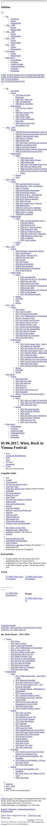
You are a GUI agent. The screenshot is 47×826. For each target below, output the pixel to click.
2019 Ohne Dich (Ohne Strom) (27, 734)
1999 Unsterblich (26, 238)
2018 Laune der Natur (23, 728)
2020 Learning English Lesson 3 (32, 366)
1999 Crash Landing (28, 240)
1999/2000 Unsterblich (24, 214)
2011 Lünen (20, 309)
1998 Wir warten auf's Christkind (28, 208)
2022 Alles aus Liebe (23, 381)
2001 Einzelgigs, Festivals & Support (29, 251)
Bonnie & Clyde (12, 495)
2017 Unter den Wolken (24, 721)
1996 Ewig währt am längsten (26, 199)
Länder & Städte (17, 64)
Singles (18, 175)
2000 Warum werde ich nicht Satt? (28, 210)
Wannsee (9, 513)
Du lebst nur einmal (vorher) (16, 484)
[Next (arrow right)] (4, 589)
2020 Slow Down (22, 743)
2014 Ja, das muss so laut (25, 318)
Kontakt (4, 809)
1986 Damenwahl (22, 141)
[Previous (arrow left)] (2, 589)
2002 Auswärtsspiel (27, 277)
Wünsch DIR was (12, 517)
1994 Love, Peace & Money (31, 227)
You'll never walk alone (15, 545)
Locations (14, 62)
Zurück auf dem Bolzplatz (16, 456)
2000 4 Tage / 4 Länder (24, 212)
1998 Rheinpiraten (22, 206)
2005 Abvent (20, 260)
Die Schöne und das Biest (15, 528)
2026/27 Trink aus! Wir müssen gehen (29, 394)
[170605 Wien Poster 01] (34, 600)
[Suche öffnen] (23, 85)
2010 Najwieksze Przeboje (30, 294)
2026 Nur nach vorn (28, 420)
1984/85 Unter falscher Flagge (27, 136)
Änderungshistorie (18, 66)
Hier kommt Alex (12, 519)
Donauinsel (10, 464)
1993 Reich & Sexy (27, 225)
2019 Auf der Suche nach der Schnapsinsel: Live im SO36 (26, 703)
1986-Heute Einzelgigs (24, 104)
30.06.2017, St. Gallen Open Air (21, 629)
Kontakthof (15, 71)
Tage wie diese (11, 543)
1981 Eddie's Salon (22, 117)
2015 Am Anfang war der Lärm (27, 320)
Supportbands (16, 60)
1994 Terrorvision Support (25, 193)
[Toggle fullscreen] (9, 587)
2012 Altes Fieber (22, 715)
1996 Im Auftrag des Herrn (30, 232)
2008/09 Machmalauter (24, 266)
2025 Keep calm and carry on (26, 390)
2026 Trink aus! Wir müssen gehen (33, 403)
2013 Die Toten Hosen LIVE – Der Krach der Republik (29, 686)
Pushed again (11, 502)
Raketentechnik (7, 811)
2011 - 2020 (10, 45)
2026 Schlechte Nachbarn (30, 418)
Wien (8, 460)
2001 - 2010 (10, 38)
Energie (9, 506)
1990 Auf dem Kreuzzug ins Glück (28, 151)
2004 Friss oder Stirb (28, 281)
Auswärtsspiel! (11, 482)
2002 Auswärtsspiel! (23, 253)
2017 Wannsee (21, 724)
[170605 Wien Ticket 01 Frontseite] (15, 579)
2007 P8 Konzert (21, 262)
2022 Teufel (24, 413)
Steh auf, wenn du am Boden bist (18, 510)
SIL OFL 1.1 (24, 824)
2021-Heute (10, 51)
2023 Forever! (20, 385)
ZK (7, 17)
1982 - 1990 (10, 25)
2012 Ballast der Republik (30, 346)
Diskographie (16, 23)
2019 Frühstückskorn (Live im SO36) (29, 730)
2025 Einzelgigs (21, 392)
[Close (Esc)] (2, 587)
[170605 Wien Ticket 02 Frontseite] (34, 579)
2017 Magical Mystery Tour (26, 325)
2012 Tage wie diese (23, 312)
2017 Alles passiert (22, 726)
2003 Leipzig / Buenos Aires (26, 255)
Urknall (9, 480)
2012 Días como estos (23, 747)
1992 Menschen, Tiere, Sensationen (29, 186)
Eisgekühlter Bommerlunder (16, 541)
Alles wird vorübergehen (15, 504)
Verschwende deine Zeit (15, 539)
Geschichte (15, 19)
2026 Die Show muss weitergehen (33, 416)
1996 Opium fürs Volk (28, 229)
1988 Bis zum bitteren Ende (26, 145)
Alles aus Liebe (12, 515)
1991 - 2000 (10, 32)
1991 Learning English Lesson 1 (27, 184)
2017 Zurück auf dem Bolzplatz (27, 327)
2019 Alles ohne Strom (24, 338)
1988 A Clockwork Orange (25, 147)
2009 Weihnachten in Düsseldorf (27, 268)
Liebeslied (10, 491)
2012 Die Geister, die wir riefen (32, 348)
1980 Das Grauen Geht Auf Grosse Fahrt (24, 113)
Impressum (12, 809)
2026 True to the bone (28, 422)
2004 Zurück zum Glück (29, 283)
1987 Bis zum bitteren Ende (30, 167)
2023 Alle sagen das (23, 383)
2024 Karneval (21, 387)
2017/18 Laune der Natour (25, 331)
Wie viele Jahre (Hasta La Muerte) (19, 500)
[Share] (4, 587)
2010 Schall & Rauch (23, 270)
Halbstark (9, 532)
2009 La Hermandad (28, 292)
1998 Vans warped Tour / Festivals (28, 203)
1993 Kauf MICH (27, 223)
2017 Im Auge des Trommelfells (27, 329)
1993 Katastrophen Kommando (27, 190)
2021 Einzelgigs (21, 379)
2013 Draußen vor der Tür (25, 717)
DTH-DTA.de (6, 799)
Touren (13, 21)
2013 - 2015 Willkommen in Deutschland (31, 316)
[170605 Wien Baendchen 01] (15, 595)
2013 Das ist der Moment (25, 719)
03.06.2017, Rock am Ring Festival (14, 626)
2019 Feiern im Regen (23, 737)
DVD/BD (19, 299)
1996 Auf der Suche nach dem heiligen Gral (25, 124)
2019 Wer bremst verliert (24, 333)
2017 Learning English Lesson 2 (32, 357)
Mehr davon (10, 58)
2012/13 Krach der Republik (26, 314)
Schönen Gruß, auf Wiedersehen (18, 523)
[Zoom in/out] (12, 587)
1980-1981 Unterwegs (24, 99)
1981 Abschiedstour (23, 102)
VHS (17, 177)
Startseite (9, 784)
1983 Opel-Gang (26, 158)
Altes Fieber (10, 497)
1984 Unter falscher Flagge (30, 160)
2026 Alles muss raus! (28, 405)
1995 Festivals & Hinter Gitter (26, 197)
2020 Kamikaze (21, 739)
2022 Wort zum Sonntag (29, 409)
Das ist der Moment (13, 493)
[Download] (7, 587)
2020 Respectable (22, 741)
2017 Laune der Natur (28, 355)
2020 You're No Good (23, 745)
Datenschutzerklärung (26, 809)
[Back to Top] (2, 795)
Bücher (18, 303)
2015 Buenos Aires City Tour (26, 322)
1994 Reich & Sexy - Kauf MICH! (28, 195)
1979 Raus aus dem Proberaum (22, 96)
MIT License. (36, 822)
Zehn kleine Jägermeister (15, 521)
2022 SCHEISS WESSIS (30, 411)
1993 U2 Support (22, 188)
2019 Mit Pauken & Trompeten (27, 335)
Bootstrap (30, 820)
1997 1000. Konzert (23, 201)
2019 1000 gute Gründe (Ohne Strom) (30, 732)
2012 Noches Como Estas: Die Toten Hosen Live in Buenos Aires (29, 753)
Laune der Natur (12, 487)
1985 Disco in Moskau (24, 138)
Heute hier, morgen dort (15, 489)
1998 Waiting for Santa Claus (31, 236)
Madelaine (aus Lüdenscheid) (17, 530)
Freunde (9, 534)
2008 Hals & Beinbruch (24, 264)
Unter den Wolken (13, 508)
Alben (17, 156)
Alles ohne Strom (22, 778)
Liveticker (14, 69)
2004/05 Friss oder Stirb (24, 257)
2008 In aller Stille (27, 288)
